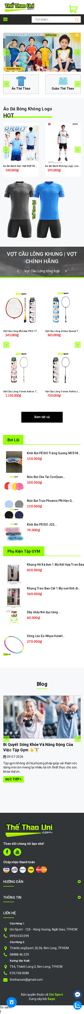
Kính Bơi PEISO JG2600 (43, 524)
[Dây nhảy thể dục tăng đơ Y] (14, 618)
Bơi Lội (13, 440)
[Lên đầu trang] (77, 981)
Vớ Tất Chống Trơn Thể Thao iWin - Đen (47, 996)
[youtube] (17, 852)
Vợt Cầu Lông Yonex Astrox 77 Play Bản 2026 (28, 391)
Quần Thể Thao (63, 88)
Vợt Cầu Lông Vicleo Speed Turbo (64, 331)
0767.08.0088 (19, 973)
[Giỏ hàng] (73, 9)
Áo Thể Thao (21, 88)
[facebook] (7, 852)
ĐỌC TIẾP (12, 779)
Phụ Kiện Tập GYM (24, 551)
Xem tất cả (42, 417)
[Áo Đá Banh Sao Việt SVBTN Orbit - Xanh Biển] (21, 143)
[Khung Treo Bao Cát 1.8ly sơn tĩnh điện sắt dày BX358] (14, 597)
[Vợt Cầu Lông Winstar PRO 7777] (21, 308)
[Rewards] (11, 1002)
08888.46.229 (19, 954)
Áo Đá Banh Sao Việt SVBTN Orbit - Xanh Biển (29, 166)
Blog (42, 684)
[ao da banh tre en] (42, 52)
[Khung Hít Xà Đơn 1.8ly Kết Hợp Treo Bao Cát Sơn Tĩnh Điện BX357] (14, 573)
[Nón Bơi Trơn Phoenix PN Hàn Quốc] (14, 509)
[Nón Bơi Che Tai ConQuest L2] (14, 485)
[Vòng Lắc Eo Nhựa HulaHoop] (14, 644)
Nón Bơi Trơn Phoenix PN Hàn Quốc (52, 500)
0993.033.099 (19, 936)
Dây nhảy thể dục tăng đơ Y (46, 612)
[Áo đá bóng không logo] (42, 209)
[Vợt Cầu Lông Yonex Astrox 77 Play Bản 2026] (21, 368)
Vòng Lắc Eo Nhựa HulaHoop (47, 636)
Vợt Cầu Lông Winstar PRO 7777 (21, 331)
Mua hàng (42, 465)
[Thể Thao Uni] (19, 7)
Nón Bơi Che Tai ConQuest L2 (47, 477)
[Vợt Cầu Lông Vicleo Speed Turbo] (63, 308)
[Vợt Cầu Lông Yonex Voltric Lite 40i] (63, 368)
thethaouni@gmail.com (26, 979)
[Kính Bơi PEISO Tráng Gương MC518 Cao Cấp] (14, 462)
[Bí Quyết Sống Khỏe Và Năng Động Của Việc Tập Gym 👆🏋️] (42, 717)
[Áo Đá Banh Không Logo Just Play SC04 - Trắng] (63, 143)
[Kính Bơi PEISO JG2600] (14, 533)
